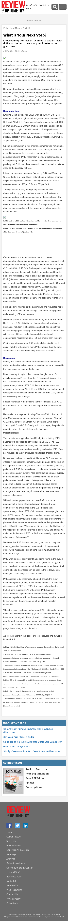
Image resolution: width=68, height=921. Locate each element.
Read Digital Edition (37, 773)
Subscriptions (34, 787)
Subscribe (11, 841)
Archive (30, 782)
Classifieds (12, 903)
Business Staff (13, 876)
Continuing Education (17, 849)
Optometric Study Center (19, 867)
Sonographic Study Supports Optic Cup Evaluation (32, 741)
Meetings (11, 854)
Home (9, 832)
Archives (10, 858)
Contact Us (12, 894)
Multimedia (12, 885)
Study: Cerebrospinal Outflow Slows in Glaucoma (31, 751)
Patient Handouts (15, 863)
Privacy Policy (13, 898)
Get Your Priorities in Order (18, 737)
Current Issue (13, 836)
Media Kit (11, 881)
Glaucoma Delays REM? (16, 746)
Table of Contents (36, 769)
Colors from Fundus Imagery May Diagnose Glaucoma (28, 730)
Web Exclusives (14, 889)
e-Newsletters (14, 845)
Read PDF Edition (35, 778)
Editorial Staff (13, 872)
